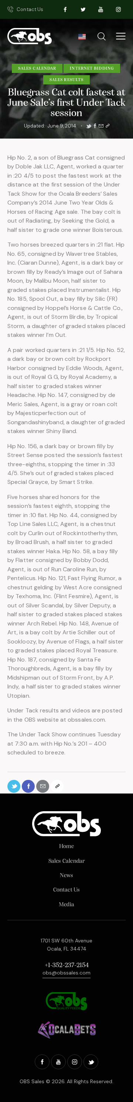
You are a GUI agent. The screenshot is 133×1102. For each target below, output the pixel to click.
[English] (82, 39)
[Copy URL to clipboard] (107, 126)
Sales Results (66, 80)
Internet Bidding (92, 68)
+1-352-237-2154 (67, 965)
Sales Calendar (37, 68)
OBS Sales (32, 1081)
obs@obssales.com (66, 972)
